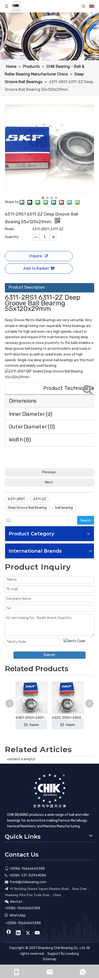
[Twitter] (28, 933)
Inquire (35, 256)
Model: (9, 229)
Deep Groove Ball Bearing (27, 508)
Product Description (27, 287)
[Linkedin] (18, 933)
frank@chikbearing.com (28, 882)
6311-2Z (39, 499)
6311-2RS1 (16, 499)
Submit (49, 655)
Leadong (72, 954)
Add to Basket (36, 268)
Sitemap (49, 959)
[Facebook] (8, 933)
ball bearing (64, 508)
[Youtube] (37, 933)
